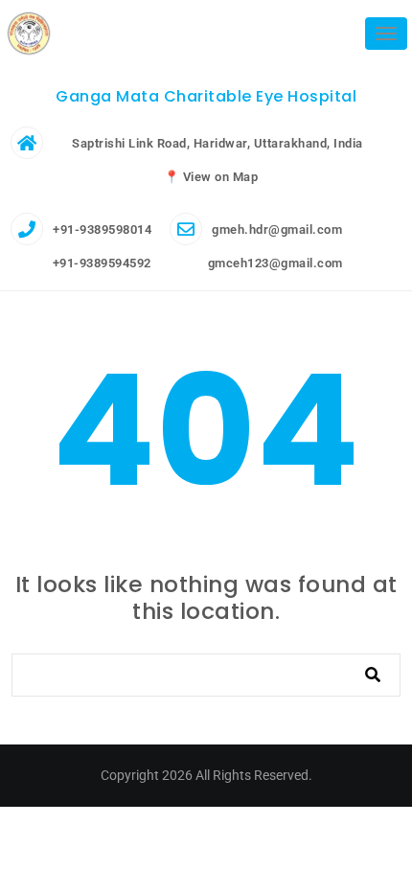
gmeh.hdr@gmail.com (277, 229)
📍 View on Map (211, 177)
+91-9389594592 (100, 263)
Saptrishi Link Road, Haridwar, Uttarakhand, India (217, 143)
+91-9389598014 (102, 229)
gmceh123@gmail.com (273, 263)
